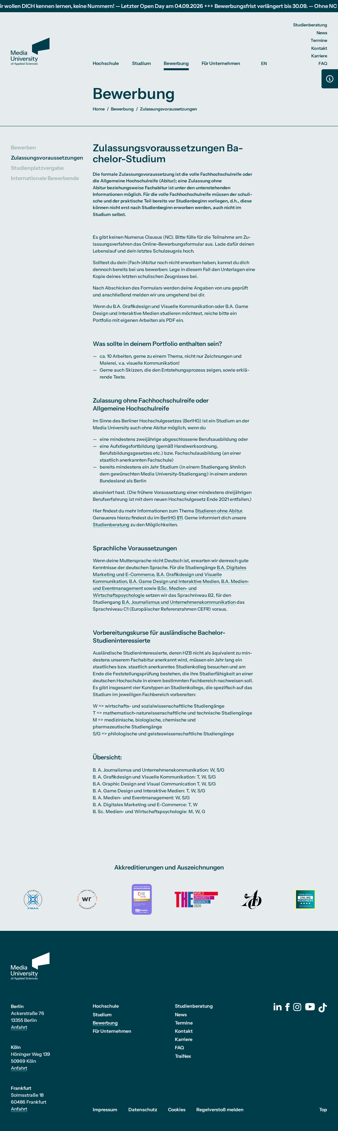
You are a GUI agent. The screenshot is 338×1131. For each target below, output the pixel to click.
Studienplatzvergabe (37, 168)
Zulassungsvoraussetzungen (47, 157)
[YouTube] (310, 1006)
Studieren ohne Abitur (218, 511)
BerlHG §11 (171, 518)
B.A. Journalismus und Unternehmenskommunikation (179, 602)
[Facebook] (287, 1007)
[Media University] (30, 52)
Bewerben (23, 147)
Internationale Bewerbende (45, 178)
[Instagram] (297, 1007)
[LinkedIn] (278, 1006)
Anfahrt (19, 1027)
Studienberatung (111, 525)
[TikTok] (323, 1007)
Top (323, 1110)
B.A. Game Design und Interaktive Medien (174, 581)
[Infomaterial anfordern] (329, 78)
